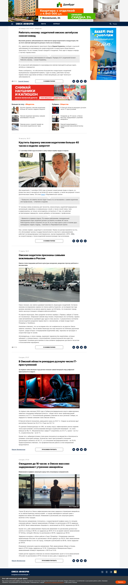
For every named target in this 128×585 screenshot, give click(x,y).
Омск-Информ (24, 24)
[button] (12, 24)
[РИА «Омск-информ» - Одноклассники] (106, 571)
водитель (30, 104)
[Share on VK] (73, 81)
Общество (38, 28)
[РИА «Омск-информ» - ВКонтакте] (102, 571)
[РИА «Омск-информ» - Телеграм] (111, 571)
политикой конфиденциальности (54, 582)
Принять (120, 582)
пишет (43, 194)
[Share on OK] (77, 81)
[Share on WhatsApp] (85, 81)
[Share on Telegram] (81, 81)
